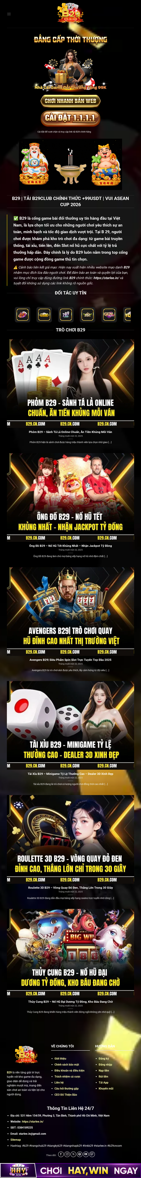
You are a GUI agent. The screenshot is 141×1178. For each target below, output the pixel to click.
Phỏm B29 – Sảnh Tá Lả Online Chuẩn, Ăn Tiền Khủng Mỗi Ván (70, 432)
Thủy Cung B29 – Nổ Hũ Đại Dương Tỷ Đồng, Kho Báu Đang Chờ (70, 1001)
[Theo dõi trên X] (73, 1154)
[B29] (70, 14)
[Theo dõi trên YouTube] (86, 1154)
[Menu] (9, 14)
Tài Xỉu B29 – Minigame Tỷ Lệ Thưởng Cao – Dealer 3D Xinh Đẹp (70, 774)
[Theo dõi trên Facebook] (61, 1154)
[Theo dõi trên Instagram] (67, 1154)
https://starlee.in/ (33, 1121)
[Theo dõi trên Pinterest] (80, 1154)
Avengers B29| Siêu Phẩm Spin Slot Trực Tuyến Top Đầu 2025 (70, 660)
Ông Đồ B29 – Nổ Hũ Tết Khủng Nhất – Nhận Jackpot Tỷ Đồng (70, 545)
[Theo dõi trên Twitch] (92, 1154)
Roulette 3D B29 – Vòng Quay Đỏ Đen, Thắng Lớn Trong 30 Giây (70, 887)
